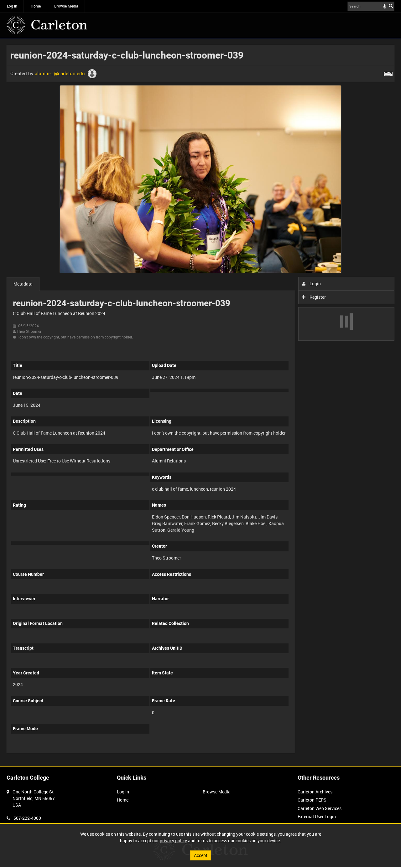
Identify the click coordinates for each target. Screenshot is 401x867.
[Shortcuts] (388, 72)
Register (317, 297)
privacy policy (173, 841)
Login (315, 283)
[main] (200, 402)
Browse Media (66, 5)
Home (36, 5)
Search (391, 5)
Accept (200, 855)
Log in (12, 5)
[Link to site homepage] (47, 25)
